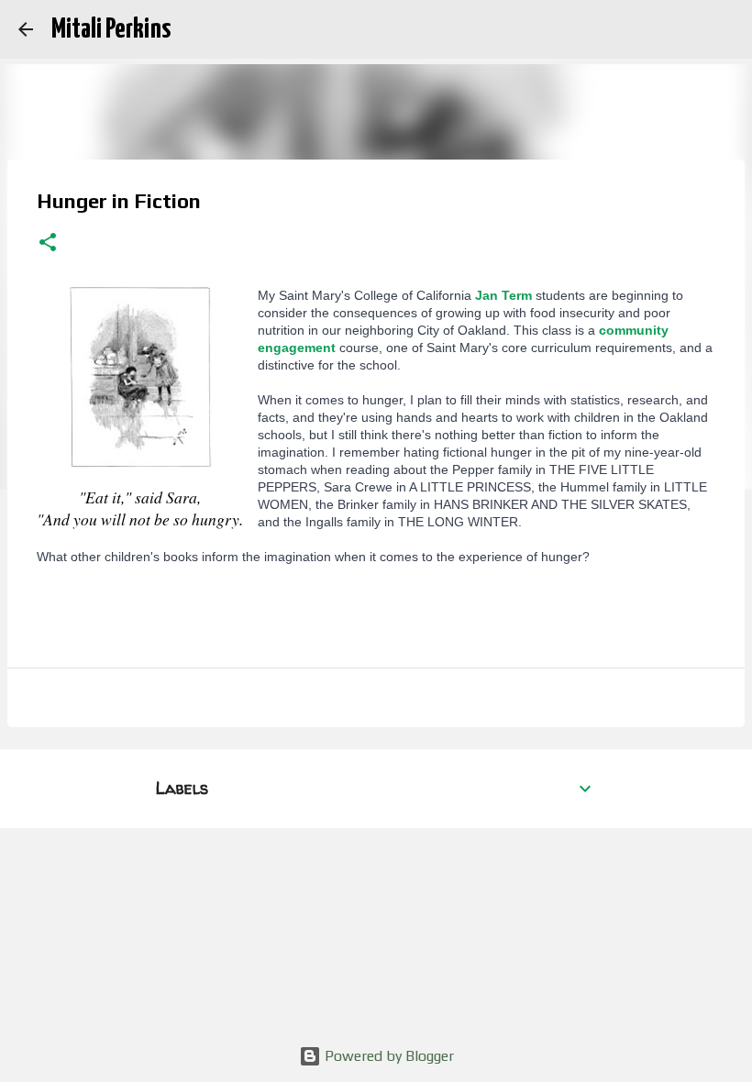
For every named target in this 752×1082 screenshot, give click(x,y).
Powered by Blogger (387, 1056)
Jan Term (503, 295)
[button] (48, 244)
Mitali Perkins (111, 29)
